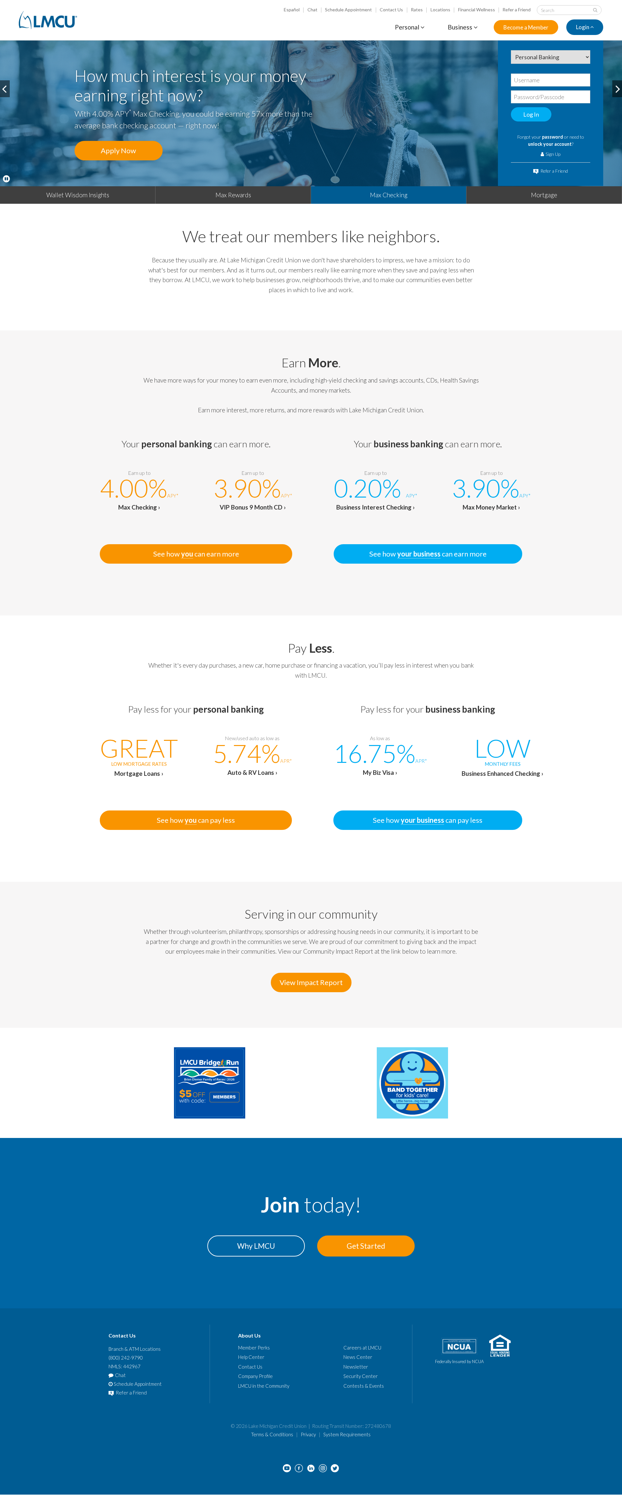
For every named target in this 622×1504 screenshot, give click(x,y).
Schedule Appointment (348, 9)
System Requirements (347, 1434)
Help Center (251, 1357)
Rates (417, 9)
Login (583, 27)
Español (292, 9)
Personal (407, 27)
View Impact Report (311, 982)
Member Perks (254, 1347)
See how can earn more (196, 553)
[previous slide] (5, 88)
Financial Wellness (476, 9)
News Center (357, 1357)
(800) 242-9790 (126, 1357)
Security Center (360, 1376)
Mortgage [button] (544, 195)
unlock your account (550, 144)
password (552, 137)
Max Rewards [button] (233, 195)
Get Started (366, 1245)
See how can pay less (196, 820)
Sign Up (552, 154)
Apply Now (118, 150)
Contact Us (391, 9)
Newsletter (355, 1367)
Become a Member (525, 27)
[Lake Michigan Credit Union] (48, 20)
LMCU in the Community (263, 1386)
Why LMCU (256, 1245)
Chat (312, 9)
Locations (440, 9)
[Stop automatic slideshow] (6, 178)
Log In (531, 114)
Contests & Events (363, 1386)
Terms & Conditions (272, 1434)
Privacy (308, 1434)
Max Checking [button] (389, 195)
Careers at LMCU (362, 1347)
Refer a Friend (516, 9)
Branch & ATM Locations (135, 1349)
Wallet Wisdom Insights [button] (77, 195)
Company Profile (255, 1376)
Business (461, 27)
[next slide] (617, 88)
